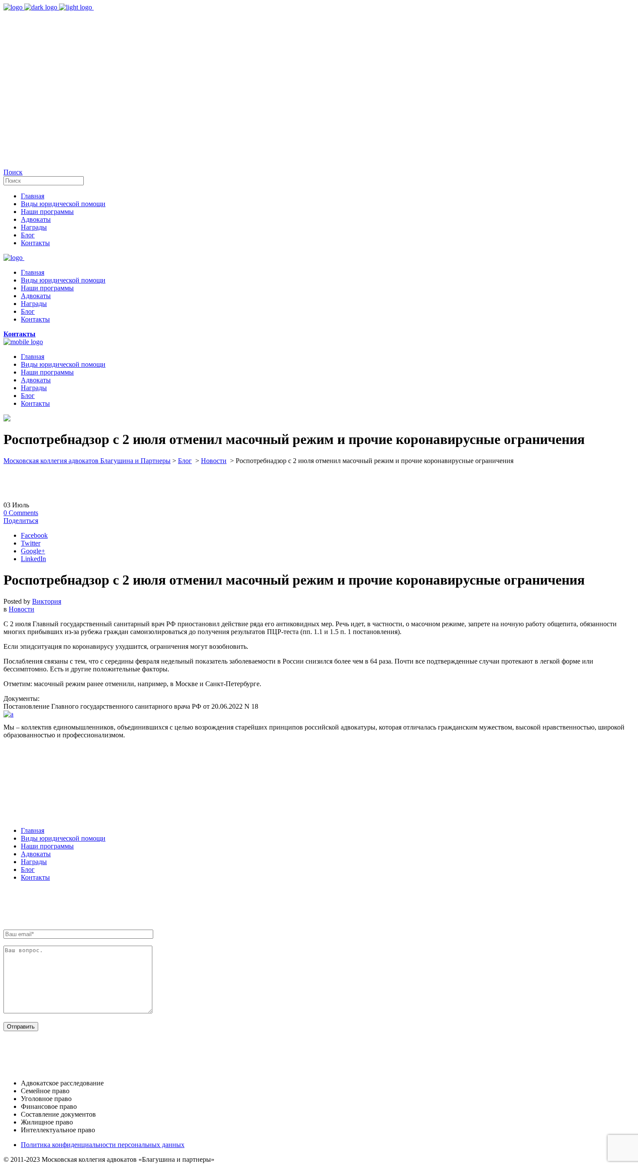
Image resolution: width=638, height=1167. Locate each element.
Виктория (46, 601)
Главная (32, 830)
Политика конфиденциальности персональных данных (102, 1144)
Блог (185, 460)
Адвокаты (36, 854)
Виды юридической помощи (63, 838)
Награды (34, 861)
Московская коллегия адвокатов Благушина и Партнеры (87, 460)
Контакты (35, 877)
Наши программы (47, 846)
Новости (214, 460)
